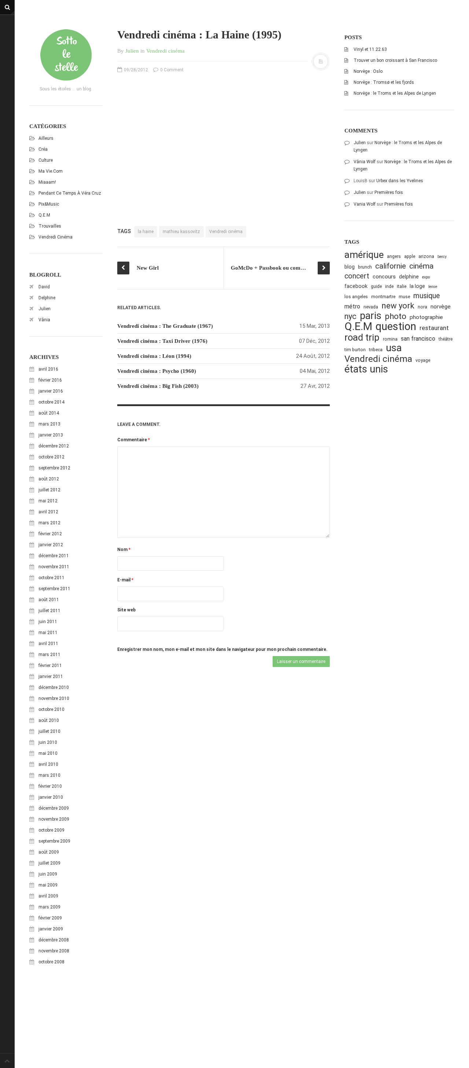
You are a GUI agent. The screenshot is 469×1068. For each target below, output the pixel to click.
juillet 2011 (49, 610)
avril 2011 (48, 643)
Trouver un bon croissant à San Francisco (395, 60)
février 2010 (50, 786)
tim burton (355, 349)
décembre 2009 (53, 808)
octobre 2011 (51, 577)
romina (390, 339)
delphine (409, 277)
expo (426, 277)
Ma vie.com (50, 171)
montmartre (383, 296)
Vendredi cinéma (55, 237)
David (44, 286)
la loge (417, 286)
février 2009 (50, 918)
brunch (365, 267)
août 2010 (48, 720)
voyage (423, 360)
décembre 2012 (53, 446)
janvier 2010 (50, 797)
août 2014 (48, 413)
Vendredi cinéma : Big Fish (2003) (158, 386)
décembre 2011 (53, 555)
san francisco (418, 338)
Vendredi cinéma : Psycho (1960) (156, 371)
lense (432, 286)
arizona (426, 256)
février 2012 (50, 533)
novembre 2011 (53, 566)
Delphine (46, 297)
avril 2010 (48, 764)
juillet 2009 (49, 863)
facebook (356, 286)
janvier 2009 (50, 929)
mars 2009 (49, 907)
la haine (146, 231)
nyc (350, 316)
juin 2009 (47, 874)
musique (426, 296)
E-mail (125, 579)
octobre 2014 (51, 402)
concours (384, 276)
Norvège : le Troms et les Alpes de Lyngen (395, 93)
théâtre (446, 339)
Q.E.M (44, 215)
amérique (364, 254)
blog (349, 267)
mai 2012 (48, 500)
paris (370, 316)
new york (397, 305)
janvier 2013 (50, 435)
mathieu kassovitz (181, 231)
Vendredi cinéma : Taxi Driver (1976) (162, 341)
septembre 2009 (54, 841)
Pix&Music (48, 204)
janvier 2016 (50, 391)
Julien (44, 308)
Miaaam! (47, 182)
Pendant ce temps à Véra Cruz (69, 193)
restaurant (434, 327)
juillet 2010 (49, 731)
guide (376, 286)
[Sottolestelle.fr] (66, 54)
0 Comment (171, 69)
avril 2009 (48, 896)
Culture (45, 160)
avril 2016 (48, 369)
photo (395, 316)
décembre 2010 (53, 687)
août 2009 (48, 852)
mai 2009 (48, 885)
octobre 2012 (51, 457)
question (396, 326)
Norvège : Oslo (368, 71)
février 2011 (50, 665)
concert (356, 276)
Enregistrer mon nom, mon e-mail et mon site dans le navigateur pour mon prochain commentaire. (222, 649)
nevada (370, 307)
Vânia (44, 319)
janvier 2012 (50, 544)
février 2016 (50, 380)
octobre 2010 (51, 709)
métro (352, 306)
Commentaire (133, 439)
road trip (362, 337)
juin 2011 (47, 621)
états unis (366, 369)
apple (409, 256)
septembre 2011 (54, 588)
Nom (123, 549)
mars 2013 (49, 424)
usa (394, 348)
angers (394, 256)
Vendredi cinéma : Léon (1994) (154, 356)
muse (404, 296)
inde (389, 286)
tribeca (376, 349)
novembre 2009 (53, 819)
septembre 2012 (54, 468)
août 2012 (48, 478)
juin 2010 (47, 742)
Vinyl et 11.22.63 (370, 49)
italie (401, 286)
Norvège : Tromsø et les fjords (384, 82)
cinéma (421, 265)
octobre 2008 (51, 961)
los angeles (356, 296)
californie (390, 266)
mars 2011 (49, 654)
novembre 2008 (53, 950)
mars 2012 (49, 522)
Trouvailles (49, 226)
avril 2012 (48, 511)
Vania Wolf (365, 204)
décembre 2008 (53, 940)
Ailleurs (45, 138)
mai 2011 (48, 632)
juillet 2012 (49, 489)
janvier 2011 (50, 676)
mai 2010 (48, 753)
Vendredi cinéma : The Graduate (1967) (165, 326)
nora (422, 307)
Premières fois (388, 192)
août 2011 (48, 599)
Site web (126, 609)
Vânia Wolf (365, 161)
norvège (441, 306)
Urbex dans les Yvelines (399, 180)
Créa (43, 149)
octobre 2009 (51, 830)
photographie (426, 317)
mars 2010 (49, 775)
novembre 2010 (53, 698)
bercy (442, 256)
